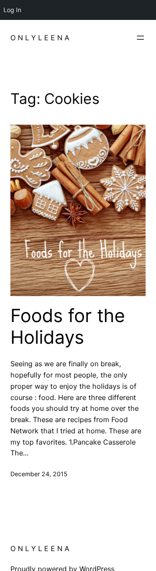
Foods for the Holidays (67, 326)
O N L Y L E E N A (39, 37)
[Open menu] (140, 37)
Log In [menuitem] (12, 9)
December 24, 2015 (39, 473)
